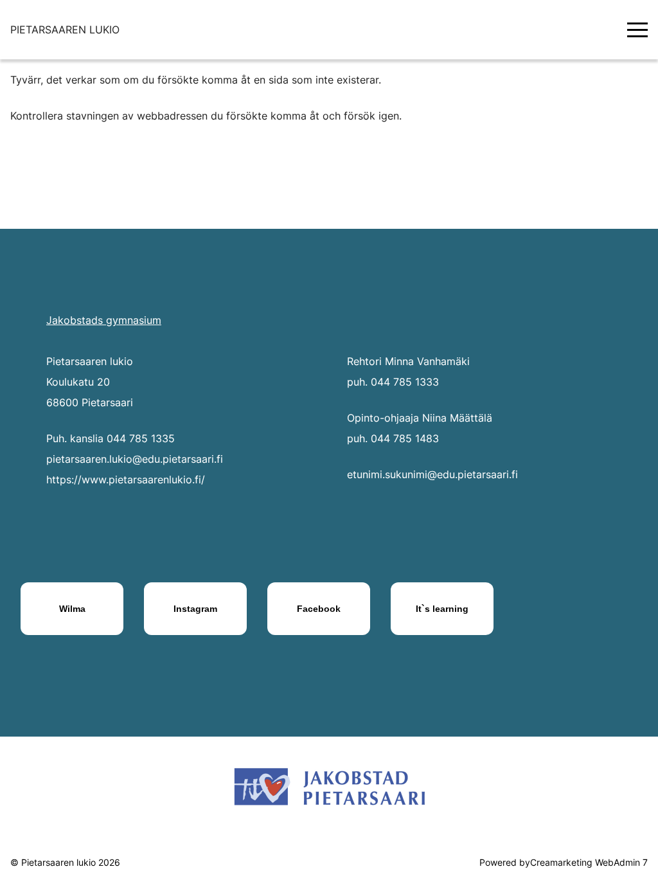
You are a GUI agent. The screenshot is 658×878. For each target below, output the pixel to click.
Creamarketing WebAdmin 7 (589, 862)
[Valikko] (637, 29)
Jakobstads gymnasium (103, 320)
